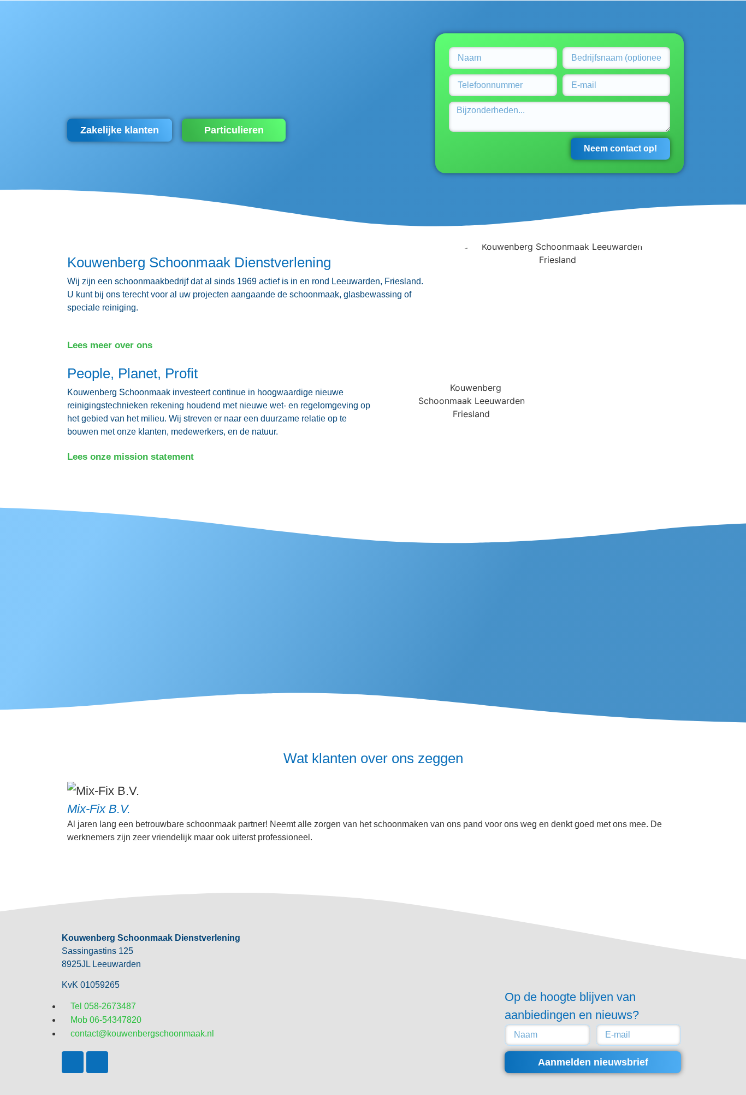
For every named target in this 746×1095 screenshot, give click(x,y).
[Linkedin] (97, 1062)
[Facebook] (73, 1062)
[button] (119, 130)
